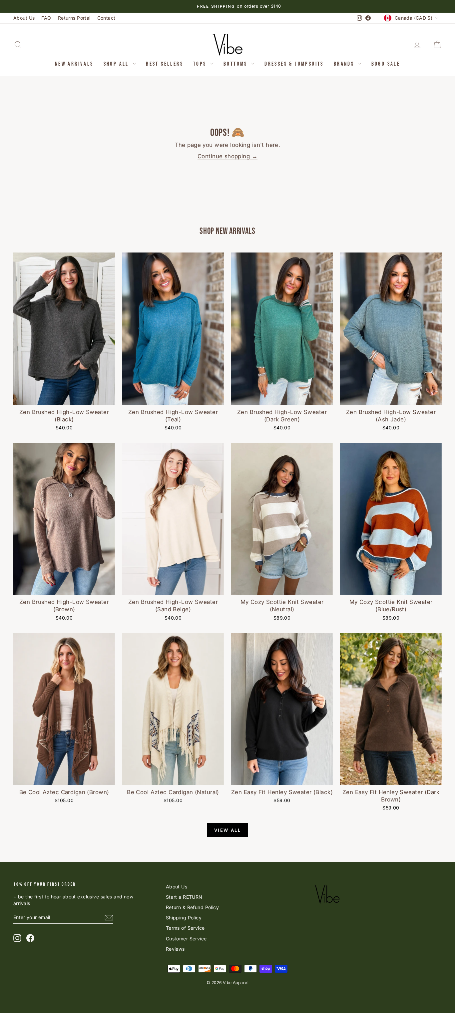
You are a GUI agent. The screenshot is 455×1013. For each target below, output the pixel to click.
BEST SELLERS (164, 64)
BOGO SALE (385, 64)
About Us (24, 18)
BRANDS (345, 64)
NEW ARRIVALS (74, 64)
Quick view (64, 397)
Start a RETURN (184, 897)
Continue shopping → (227, 156)
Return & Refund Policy (192, 907)
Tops (201, 64)
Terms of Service (185, 928)
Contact (106, 18)
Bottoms (236, 64)
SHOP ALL (117, 64)
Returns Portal (74, 18)
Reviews (175, 949)
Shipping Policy (184, 917)
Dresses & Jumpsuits (294, 64)
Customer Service (186, 938)
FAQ (46, 18)
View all (227, 830)
